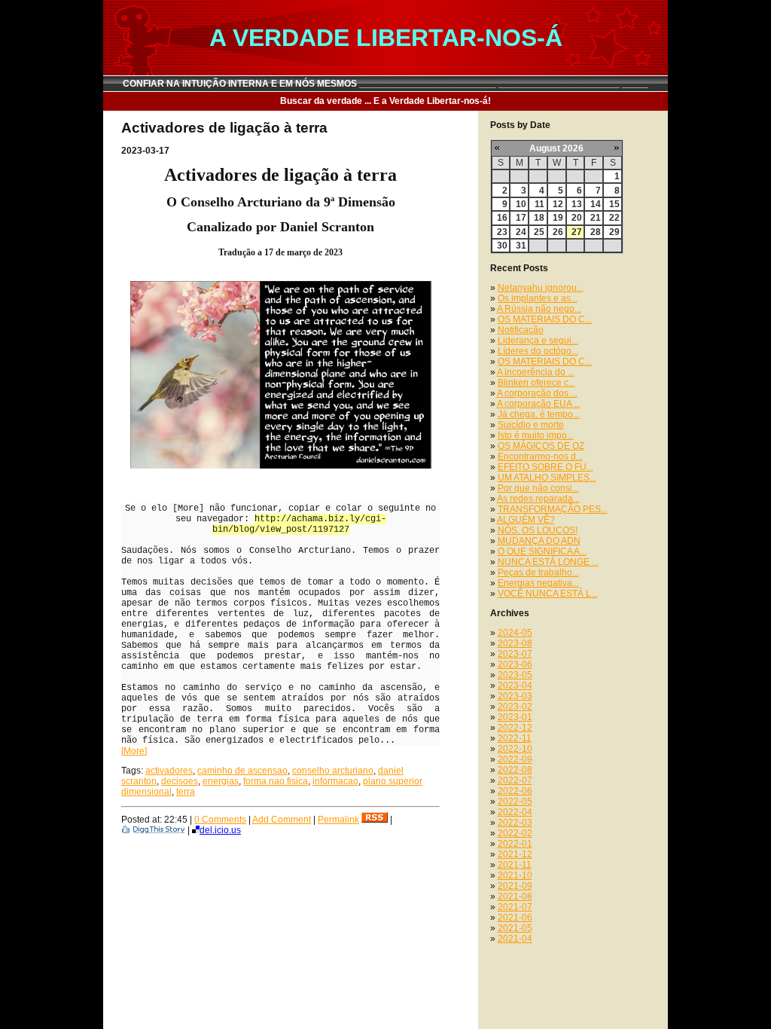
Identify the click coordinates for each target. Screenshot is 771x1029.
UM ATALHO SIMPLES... (547, 477)
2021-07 (515, 907)
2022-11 (515, 738)
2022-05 (515, 801)
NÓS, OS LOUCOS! (537, 530)
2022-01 (515, 843)
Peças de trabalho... (538, 572)
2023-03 (515, 696)
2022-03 (515, 822)
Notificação (521, 330)
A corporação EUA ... (539, 403)
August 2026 (556, 148)
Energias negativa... (538, 583)
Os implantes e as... (537, 298)
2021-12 (515, 854)
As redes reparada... (538, 498)
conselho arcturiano (332, 770)
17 (521, 217)
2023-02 (515, 706)
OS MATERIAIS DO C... (545, 319)
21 (595, 217)
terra (185, 791)
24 (521, 232)
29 (614, 232)
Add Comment (281, 819)
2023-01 (515, 717)
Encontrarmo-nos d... (540, 456)
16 (502, 217)
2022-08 (515, 770)
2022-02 (515, 833)
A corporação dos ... (537, 393)
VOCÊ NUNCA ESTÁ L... (548, 593)
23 (502, 232)
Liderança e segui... (538, 340)
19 (558, 217)
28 (595, 232)
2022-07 (515, 780)
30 (502, 245)
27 (576, 232)
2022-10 (515, 749)
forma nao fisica (275, 781)
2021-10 (515, 875)
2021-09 (515, 886)
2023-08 (515, 643)
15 (614, 204)
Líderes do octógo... (538, 351)
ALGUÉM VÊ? (526, 519)
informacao (335, 781)
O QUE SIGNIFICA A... (542, 551)
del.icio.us (220, 830)
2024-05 (515, 632)
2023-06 (515, 664)
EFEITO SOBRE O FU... (545, 467)
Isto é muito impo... (536, 435)
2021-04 (515, 938)
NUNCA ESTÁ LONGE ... (548, 562)
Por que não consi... (538, 488)
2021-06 (515, 917)
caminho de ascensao (242, 770)
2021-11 (515, 865)
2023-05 (515, 675)
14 (595, 204)
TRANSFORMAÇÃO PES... (553, 509)
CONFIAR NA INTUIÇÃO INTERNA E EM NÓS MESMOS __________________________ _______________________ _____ (385, 83)
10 (521, 204)
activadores (169, 770)
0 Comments (220, 819)
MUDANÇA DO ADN (539, 541)
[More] (134, 751)
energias (221, 781)
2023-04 (515, 685)
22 (614, 217)
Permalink (338, 819)
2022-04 (515, 812)
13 (576, 204)
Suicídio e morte (531, 425)
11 (539, 204)
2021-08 (515, 896)
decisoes (179, 781)
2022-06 (515, 791)
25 (539, 232)
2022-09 (515, 759)
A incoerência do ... (535, 372)
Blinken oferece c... (536, 382)
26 (558, 232)
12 (558, 204)
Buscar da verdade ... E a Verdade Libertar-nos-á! (385, 101)
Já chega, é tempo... (539, 414)
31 (521, 245)
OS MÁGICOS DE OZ (541, 446)
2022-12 (515, 727)
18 (539, 217)
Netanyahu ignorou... (541, 287)
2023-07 (515, 654)
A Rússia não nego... (539, 309)
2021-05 (515, 928)
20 (576, 217)
